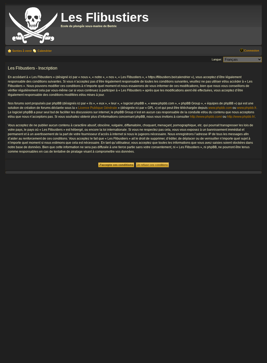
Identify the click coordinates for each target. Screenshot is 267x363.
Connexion (251, 50)
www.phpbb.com (220, 108)
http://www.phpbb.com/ (206, 116)
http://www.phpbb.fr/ (241, 116)
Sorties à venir (22, 50)
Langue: (217, 59)
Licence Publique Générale (97, 108)
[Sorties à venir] (34, 24)
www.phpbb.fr (246, 108)
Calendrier (45, 50)
